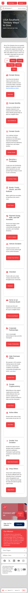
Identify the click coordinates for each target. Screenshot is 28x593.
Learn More (13, 371)
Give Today (11, 205)
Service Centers (22, 8)
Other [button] (14, 69)
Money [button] (13, 60)
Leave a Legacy (12, 237)
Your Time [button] (10, 65)
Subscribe (19, 524)
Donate (21, 3)
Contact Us (20, 514)
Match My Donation (13, 462)
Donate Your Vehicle (13, 257)
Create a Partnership (13, 344)
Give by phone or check (12, 88)
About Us (10, 590)
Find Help (11, 3)
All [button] (7, 60)
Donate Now (11, 377)
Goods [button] (20, 60)
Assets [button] (18, 65)
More (24, 590)
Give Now (10, 94)
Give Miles (10, 424)
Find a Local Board (13, 316)
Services (17, 590)
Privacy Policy (5, 570)
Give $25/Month (12, 120)
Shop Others (11, 489)
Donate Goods (11, 152)
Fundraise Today (12, 179)
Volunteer (10, 286)
